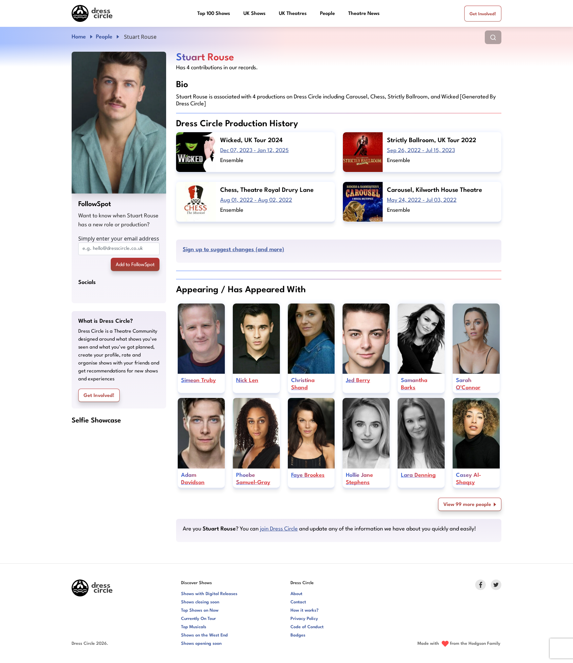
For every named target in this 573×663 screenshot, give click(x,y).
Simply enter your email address (118, 238)
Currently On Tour (198, 619)
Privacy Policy (304, 619)
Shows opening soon (201, 643)
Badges (297, 635)
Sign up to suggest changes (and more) (233, 249)
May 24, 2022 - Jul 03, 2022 (422, 200)
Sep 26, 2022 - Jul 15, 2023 (421, 150)
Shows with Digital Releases (209, 594)
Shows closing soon (200, 602)
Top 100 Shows (213, 13)
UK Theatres (293, 13)
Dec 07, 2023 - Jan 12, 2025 (254, 150)
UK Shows (254, 13)
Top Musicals (193, 627)
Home (79, 37)
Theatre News (364, 13)
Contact (298, 602)
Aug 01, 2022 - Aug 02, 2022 (256, 200)
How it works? (304, 610)
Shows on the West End (204, 635)
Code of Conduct (307, 627)
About (296, 594)
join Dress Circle (279, 529)
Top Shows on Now (200, 610)
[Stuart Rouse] (119, 122)
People (327, 13)
